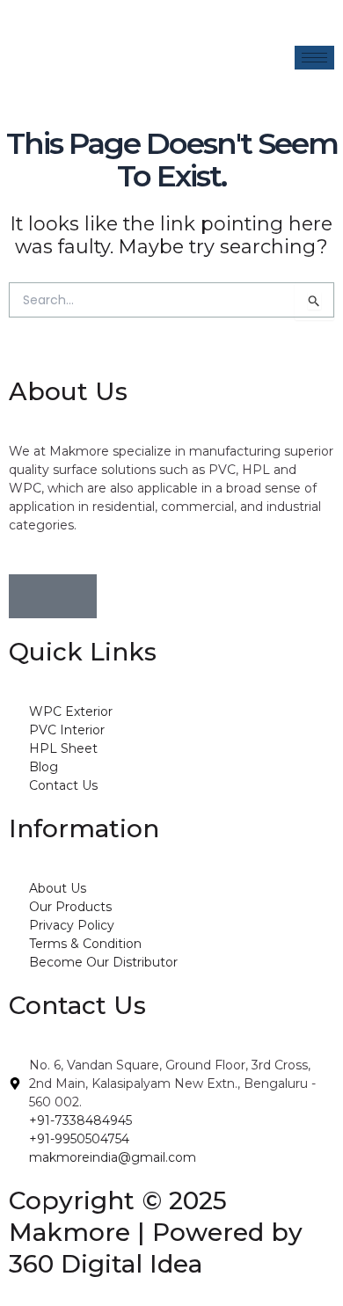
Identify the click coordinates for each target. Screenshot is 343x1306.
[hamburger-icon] (314, 57)
